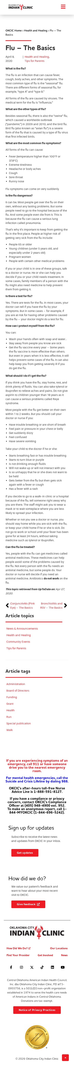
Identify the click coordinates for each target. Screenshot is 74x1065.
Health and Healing (35, 30)
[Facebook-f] (11, 967)
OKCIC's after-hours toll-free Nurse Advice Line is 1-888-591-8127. (37, 790)
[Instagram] (21, 967)
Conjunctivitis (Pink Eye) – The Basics (22, 605)
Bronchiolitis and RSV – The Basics (51, 605)
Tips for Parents (34, 61)
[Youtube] (62, 967)
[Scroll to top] (65, 1057)
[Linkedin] (52, 967)
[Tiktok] (42, 967)
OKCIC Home (14, 30)
